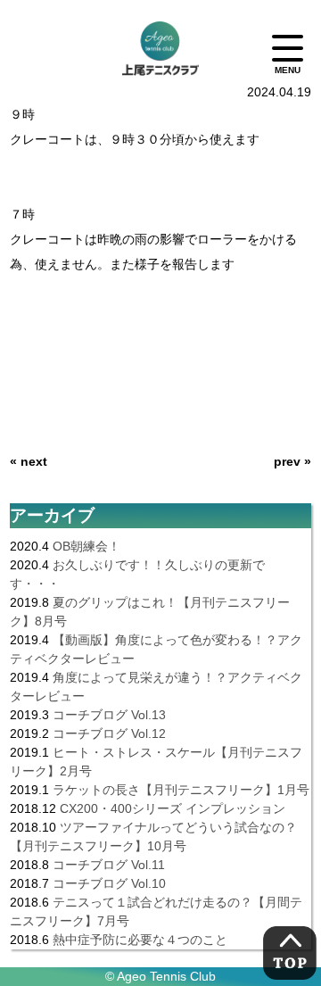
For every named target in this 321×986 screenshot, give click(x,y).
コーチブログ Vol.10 (109, 883)
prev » (292, 461)
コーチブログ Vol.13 (109, 715)
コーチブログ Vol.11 (109, 865)
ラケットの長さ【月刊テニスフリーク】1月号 (181, 790)
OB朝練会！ (86, 546)
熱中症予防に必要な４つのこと (140, 939)
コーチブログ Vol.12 (109, 733)
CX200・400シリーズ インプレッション (172, 808)
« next (28, 461)
